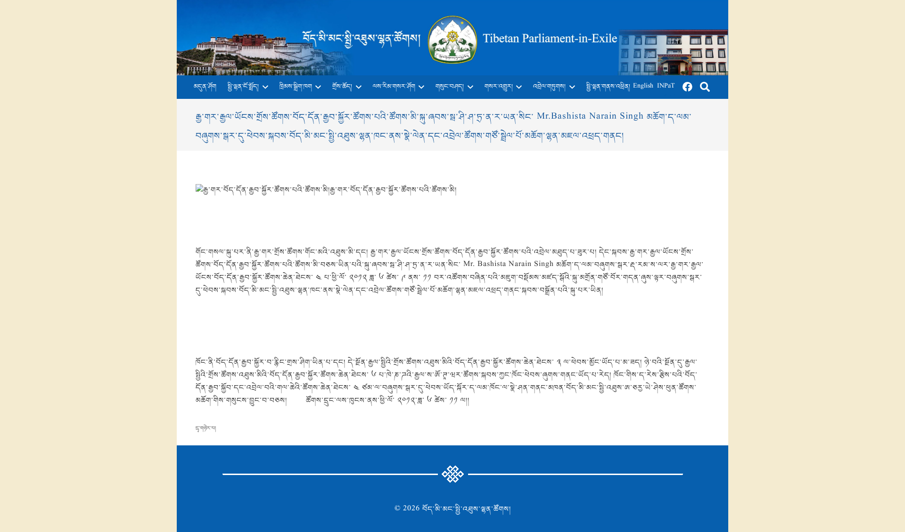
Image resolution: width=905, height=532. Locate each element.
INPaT (666, 87)
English (643, 87)
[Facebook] (688, 87)
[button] (263, 87)
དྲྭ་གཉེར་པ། (206, 428)
